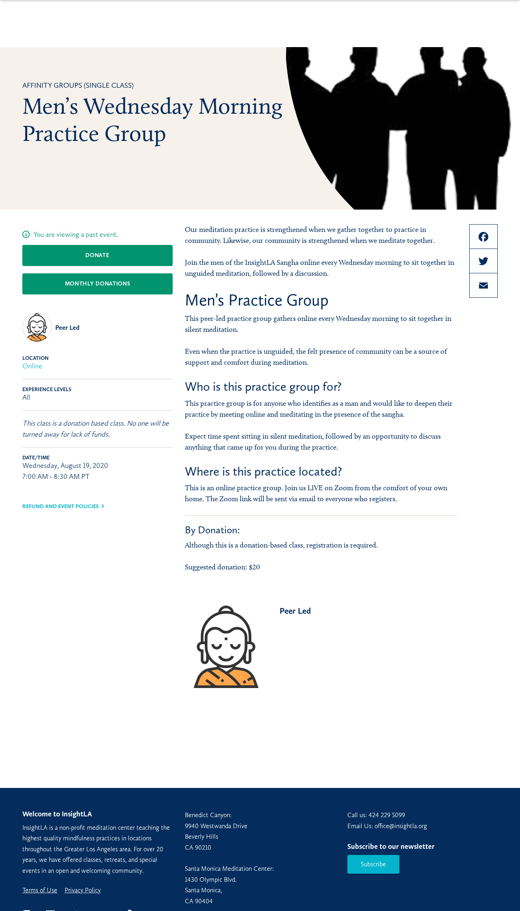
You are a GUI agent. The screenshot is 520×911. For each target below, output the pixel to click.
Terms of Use (39, 890)
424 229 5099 (386, 815)
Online (32, 365)
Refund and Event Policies (60, 506)
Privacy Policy (83, 890)
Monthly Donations (97, 283)
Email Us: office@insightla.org (387, 826)
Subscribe (373, 864)
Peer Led (67, 327)
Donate (97, 255)
